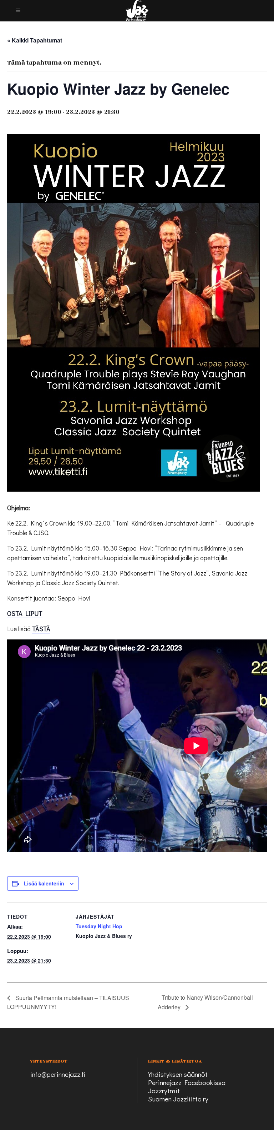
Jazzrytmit (164, 1090)
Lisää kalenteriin (44, 883)
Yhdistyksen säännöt (178, 1074)
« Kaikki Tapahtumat (34, 40)
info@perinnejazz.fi (57, 1074)
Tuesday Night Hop (99, 926)
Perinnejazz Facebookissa (186, 1082)
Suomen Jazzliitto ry (178, 1098)
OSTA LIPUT (24, 613)
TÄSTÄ (41, 628)
